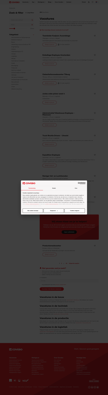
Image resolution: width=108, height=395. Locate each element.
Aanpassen (53, 210)
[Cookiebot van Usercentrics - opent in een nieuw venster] (79, 183)
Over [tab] (76, 188)
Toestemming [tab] (31, 188)
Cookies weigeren (74, 210)
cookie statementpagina (51, 204)
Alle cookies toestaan (32, 210)
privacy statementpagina (32, 204)
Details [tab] (54, 188)
